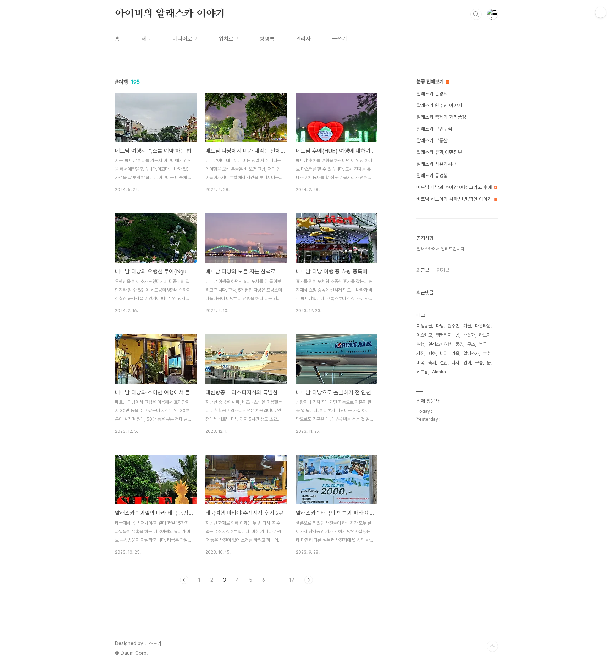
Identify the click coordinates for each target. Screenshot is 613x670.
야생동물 (424, 325)
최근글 (422, 270)
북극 (483, 344)
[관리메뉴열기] (600, 12)
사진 (420, 353)
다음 (308, 580)
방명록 (267, 38)
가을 (455, 353)
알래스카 (471, 353)
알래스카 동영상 (432, 175)
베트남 (422, 372)
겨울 (467, 325)
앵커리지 (444, 335)
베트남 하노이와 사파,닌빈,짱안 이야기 (454, 199)
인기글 (443, 270)
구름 (479, 362)
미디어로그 (184, 38)
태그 (146, 38)
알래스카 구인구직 (434, 129)
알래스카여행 (440, 344)
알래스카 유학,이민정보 (439, 152)
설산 (444, 362)
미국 (420, 362)
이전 (184, 580)
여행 (420, 344)
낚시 (455, 362)
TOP (492, 646)
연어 (467, 362)
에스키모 (424, 335)
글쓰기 (339, 38)
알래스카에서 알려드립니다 (440, 248)
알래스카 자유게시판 (436, 164)
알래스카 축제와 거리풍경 (441, 117)
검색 (476, 14)
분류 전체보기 (430, 81)
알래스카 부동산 (432, 140)
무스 (471, 344)
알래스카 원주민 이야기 (439, 105)
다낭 (440, 325)
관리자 (303, 38)
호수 (487, 353)
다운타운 (483, 325)
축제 (432, 362)
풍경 (459, 344)
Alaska (439, 372)
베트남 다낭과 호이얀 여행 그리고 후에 (454, 187)
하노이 (485, 335)
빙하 (432, 353)
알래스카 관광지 (432, 93)
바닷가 (469, 335)
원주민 (453, 325)
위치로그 (228, 38)
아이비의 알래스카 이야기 (170, 14)
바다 (444, 353)
